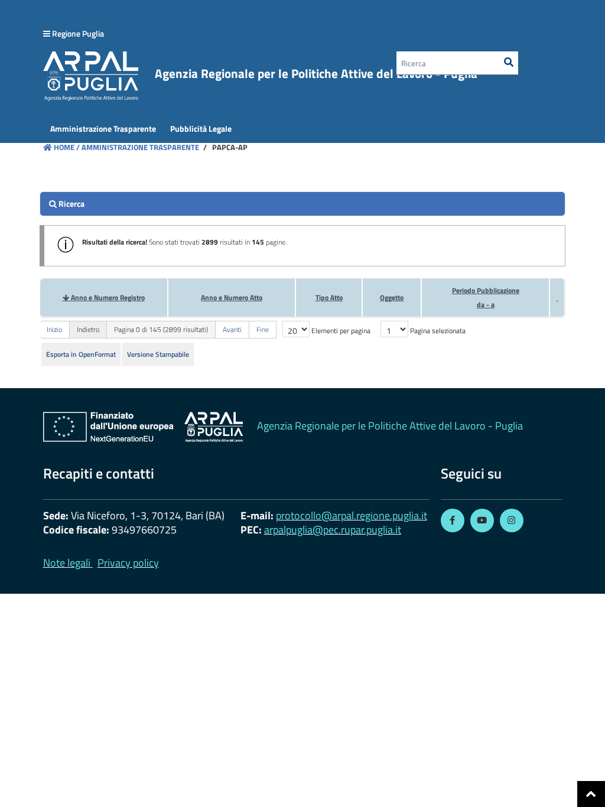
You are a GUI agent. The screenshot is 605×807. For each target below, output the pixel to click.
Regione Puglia (78, 33)
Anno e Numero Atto (231, 297)
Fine (262, 329)
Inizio (54, 329)
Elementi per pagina (340, 330)
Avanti (232, 329)
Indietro (88, 329)
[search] (302, 204)
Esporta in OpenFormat (81, 354)
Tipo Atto (329, 297)
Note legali (66, 563)
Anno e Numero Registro (108, 297)
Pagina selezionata (438, 330)
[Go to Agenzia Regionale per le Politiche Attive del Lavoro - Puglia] (143, 427)
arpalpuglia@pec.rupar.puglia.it (332, 530)
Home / (67, 147)
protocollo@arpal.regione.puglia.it (351, 515)
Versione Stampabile (158, 354)
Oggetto (392, 297)
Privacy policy (128, 563)
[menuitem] (103, 129)
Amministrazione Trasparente (139, 147)
